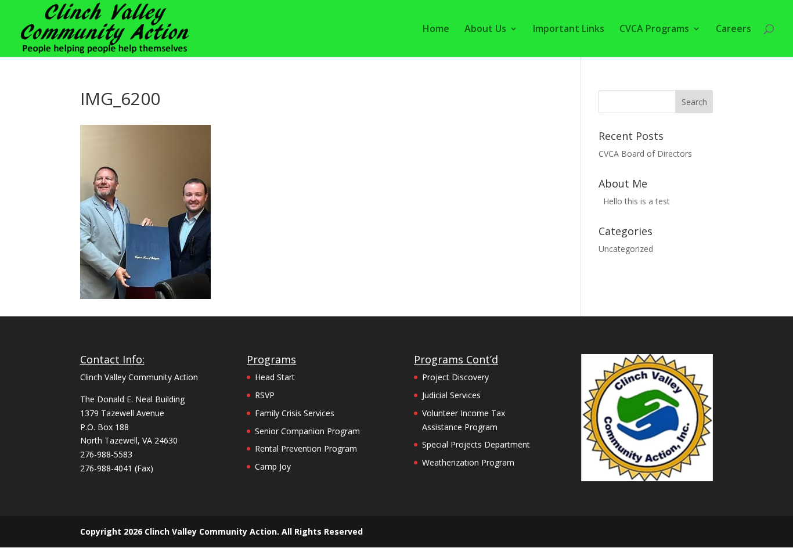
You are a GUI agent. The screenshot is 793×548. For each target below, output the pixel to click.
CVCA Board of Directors (645, 153)
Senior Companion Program (307, 431)
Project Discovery (455, 377)
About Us (485, 29)
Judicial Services (451, 395)
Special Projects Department (476, 444)
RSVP (265, 395)
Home (436, 29)
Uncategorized (626, 248)
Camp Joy (273, 466)
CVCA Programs (654, 29)
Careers (733, 29)
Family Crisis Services (294, 413)
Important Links (568, 29)
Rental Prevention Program (306, 448)
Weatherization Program (468, 462)
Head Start (275, 377)
